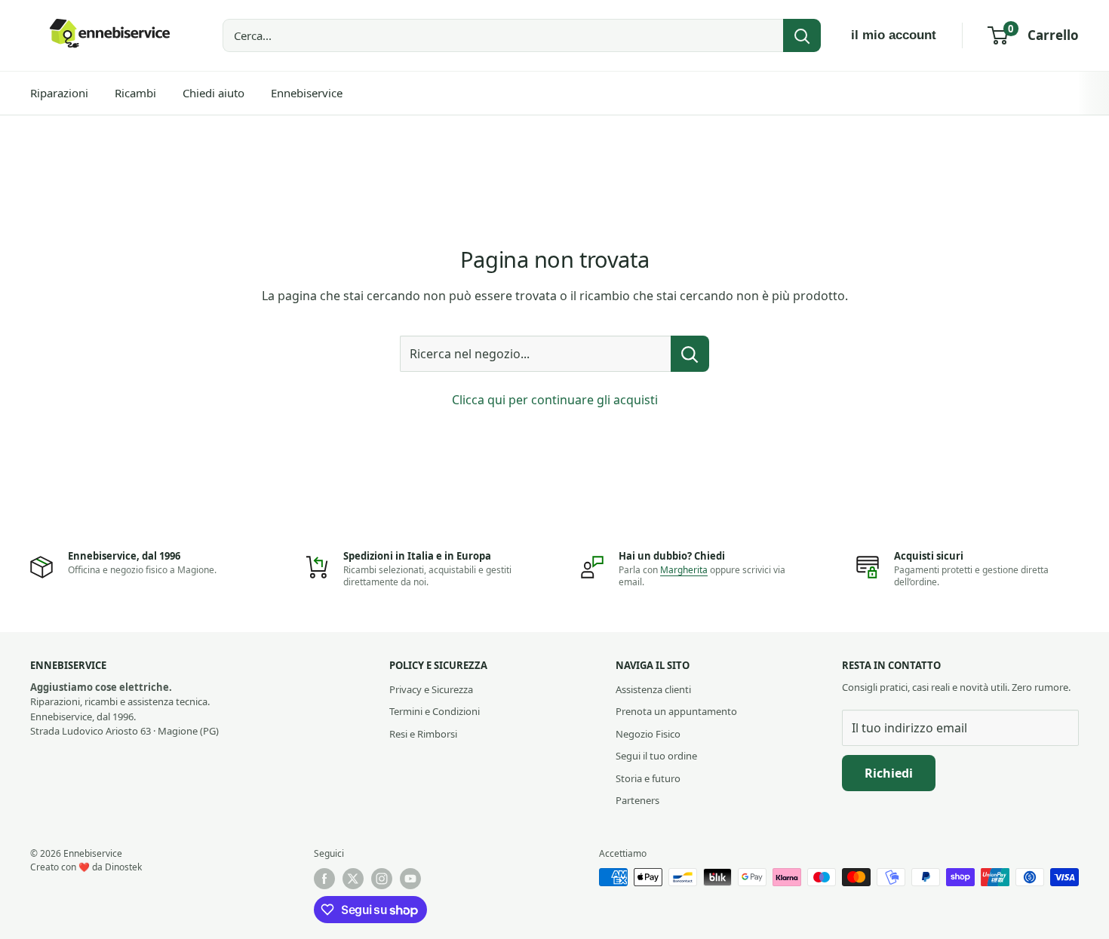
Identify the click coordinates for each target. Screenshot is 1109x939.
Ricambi (135, 92)
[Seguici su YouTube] (410, 878)
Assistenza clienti (653, 689)
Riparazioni (59, 92)
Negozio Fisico (648, 734)
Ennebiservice (307, 92)
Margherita (684, 569)
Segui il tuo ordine (656, 756)
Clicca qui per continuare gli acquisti (555, 399)
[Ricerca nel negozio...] (690, 354)
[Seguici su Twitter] (353, 878)
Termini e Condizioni (434, 711)
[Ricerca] (802, 35)
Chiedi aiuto (213, 92)
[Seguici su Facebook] (324, 878)
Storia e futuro (648, 778)
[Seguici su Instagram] (381, 878)
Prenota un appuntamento (676, 711)
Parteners (637, 800)
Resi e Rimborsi (423, 734)
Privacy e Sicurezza (431, 689)
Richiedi (889, 773)
